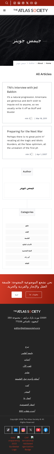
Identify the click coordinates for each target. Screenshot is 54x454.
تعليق (27, 225)
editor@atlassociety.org (27, 328)
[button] (4, 10)
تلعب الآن (27, 366)
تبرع (16, 295)
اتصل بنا (27, 398)
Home (48, 63)
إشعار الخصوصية (27, 404)
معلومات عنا (33, 295)
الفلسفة (27, 238)
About (40, 63)
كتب (27, 385)
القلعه (27, 232)
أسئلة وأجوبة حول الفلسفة (27, 379)
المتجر (27, 392)
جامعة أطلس (27, 353)
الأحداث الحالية (27, 244)
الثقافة (27, 263)
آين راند (27, 257)
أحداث (27, 359)
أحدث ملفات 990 (27, 411)
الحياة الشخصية (27, 251)
